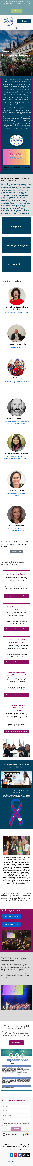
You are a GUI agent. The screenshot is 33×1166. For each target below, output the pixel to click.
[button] (16, 28)
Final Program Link (10, 910)
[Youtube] (15, 1155)
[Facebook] (20, 1155)
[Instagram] (24, 1155)
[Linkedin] (11, 1155)
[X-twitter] (28, 1155)
